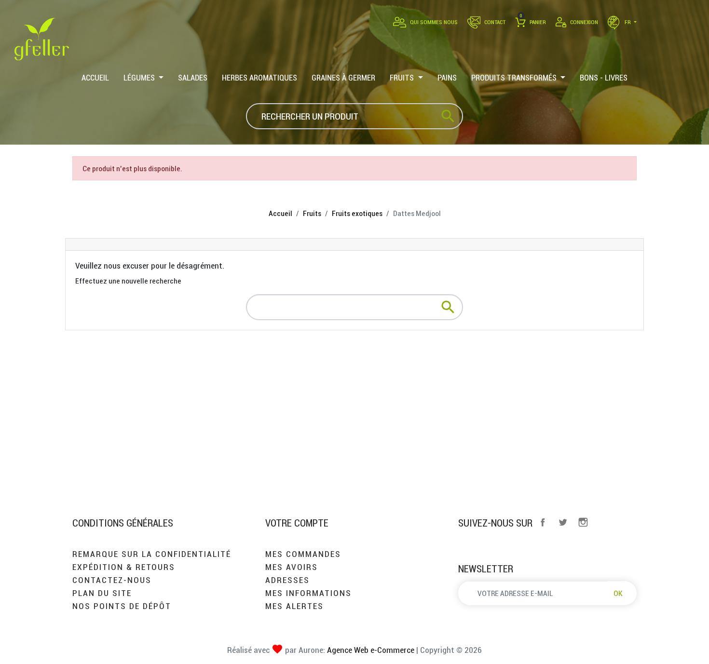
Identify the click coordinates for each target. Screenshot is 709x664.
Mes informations (308, 592)
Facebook (542, 522)
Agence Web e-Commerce (369, 649)
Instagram (583, 522)
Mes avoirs (291, 566)
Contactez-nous (111, 579)
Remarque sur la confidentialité (151, 553)
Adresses (287, 579)
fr (627, 22)
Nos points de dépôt (121, 605)
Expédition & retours (123, 566)
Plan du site (102, 592)
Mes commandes (303, 553)
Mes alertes (294, 605)
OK (618, 593)
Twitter (563, 522)
